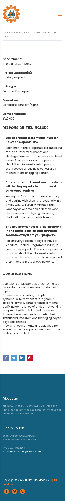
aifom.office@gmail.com (25, 451)
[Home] (11, 14)
